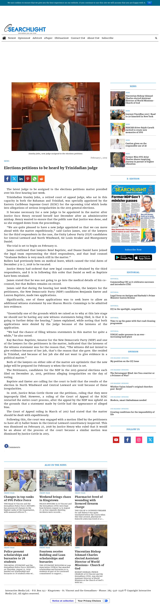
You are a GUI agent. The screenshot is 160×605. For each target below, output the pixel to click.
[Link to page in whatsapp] (34, 178)
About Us (92, 38)
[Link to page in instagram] (139, 440)
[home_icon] (4, 38)
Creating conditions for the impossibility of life (132, 413)
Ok (149, 3)
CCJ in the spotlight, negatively (126, 309)
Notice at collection (63, 601)
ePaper (48, 38)
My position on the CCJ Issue (124, 361)
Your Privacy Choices (89, 601)
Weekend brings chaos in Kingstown (55, 498)
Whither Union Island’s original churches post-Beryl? (131, 388)
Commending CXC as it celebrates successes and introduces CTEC (132, 283)
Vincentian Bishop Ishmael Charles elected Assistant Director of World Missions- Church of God (89, 560)
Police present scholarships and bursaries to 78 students (16, 556)
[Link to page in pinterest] (28, 178)
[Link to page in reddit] (41, 178)
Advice (37, 38)
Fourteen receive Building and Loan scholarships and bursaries (52, 556)
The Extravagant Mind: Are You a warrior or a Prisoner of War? (132, 374)
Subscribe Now (133, 249)
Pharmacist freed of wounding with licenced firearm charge (89, 502)
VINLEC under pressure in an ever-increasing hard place (128, 336)
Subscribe (108, 38)
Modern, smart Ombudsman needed (128, 400)
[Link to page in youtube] (116, 440)
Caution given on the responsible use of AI (136, 144)
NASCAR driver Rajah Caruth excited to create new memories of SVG (140, 130)
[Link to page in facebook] (7, 178)
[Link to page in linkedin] (21, 178)
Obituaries (61, 38)
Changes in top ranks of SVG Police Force (19, 498)
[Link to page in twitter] (14, 178)
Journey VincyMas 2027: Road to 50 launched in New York (141, 115)
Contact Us (77, 38)
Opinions (23, 38)
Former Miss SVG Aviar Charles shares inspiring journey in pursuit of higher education (140, 160)
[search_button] (156, 38)
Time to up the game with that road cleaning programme (132, 322)
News (11, 38)
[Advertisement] (80, 60)
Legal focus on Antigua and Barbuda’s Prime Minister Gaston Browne (132, 297)
